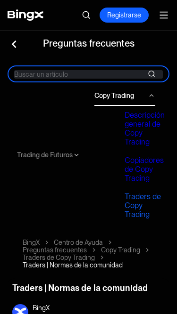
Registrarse (124, 15)
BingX (31, 242)
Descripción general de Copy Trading (145, 128)
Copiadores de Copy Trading (144, 169)
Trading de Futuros (45, 155)
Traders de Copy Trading (143, 205)
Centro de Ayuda (78, 242)
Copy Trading (114, 95)
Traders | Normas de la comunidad (73, 265)
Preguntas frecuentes (55, 250)
